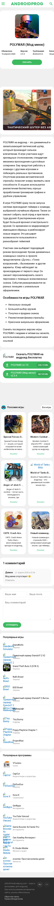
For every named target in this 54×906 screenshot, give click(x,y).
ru (40, 884)
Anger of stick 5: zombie (16, 485)
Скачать (27, 62)
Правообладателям (13, 899)
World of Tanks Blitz (41, 472)
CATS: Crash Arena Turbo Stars (19, 533)
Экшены (13, 454)
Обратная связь (11, 897)
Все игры (46, 407)
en (46, 884)
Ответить (10, 580)
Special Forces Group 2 (15, 437)
